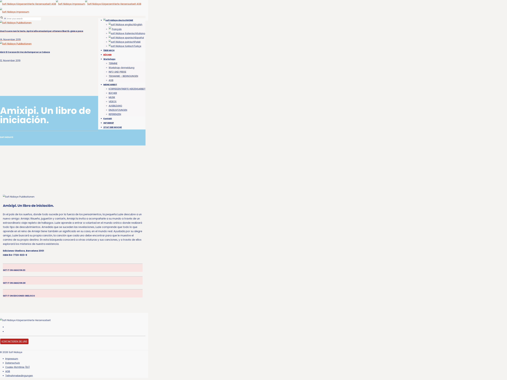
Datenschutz (12, 363)
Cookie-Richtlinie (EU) (17, 367)
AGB (7, 371)
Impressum (11, 358)
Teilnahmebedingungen (19, 375)
